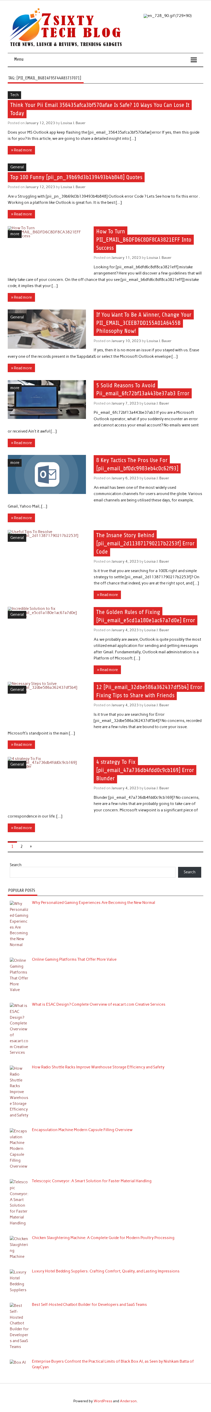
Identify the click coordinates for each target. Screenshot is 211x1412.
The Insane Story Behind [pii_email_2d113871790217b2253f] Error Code (145, 543)
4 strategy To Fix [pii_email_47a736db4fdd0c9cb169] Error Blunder (145, 770)
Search (16, 865)
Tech (14, 95)
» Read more (21, 150)
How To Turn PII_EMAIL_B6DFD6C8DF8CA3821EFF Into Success (143, 239)
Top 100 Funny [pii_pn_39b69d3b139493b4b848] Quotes (76, 177)
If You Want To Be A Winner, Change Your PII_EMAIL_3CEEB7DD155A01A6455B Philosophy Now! (143, 322)
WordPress (103, 1401)
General (17, 167)
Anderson (128, 1401)
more (14, 234)
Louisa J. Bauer (73, 123)
